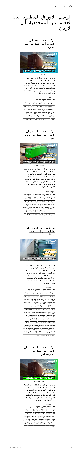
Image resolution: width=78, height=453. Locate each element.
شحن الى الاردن (36, 202)
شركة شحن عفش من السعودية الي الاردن (34, 423)
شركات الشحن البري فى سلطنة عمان (48, 318)
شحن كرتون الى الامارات (43, 110)
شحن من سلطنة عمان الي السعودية (45, 316)
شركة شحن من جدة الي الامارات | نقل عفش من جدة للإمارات (40, 44)
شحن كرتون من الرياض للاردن (43, 207)
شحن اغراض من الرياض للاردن (44, 202)
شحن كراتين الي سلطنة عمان (32, 309)
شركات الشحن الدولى (40, 99)
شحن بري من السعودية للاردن (47, 204)
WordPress (12, 447)
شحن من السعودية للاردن (43, 420)
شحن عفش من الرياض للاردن (44, 205)
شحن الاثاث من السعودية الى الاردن (41, 416)
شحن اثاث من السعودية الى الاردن (30, 413)
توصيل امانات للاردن (40, 413)
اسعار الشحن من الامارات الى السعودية (40, 102)
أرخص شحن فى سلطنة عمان (46, 290)
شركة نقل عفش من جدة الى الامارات (33, 116)
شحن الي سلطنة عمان (46, 302)
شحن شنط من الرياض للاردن (36, 204)
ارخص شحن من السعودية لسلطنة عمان (33, 292)
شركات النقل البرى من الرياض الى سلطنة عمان (33, 319)
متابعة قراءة (41, 93)
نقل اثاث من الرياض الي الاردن (37, 214)
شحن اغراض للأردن (30, 201)
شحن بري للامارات (41, 107)
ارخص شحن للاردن (45, 195)
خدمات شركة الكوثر (48, 99)
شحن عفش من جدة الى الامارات (32, 109)
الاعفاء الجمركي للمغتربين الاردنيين (39, 198)
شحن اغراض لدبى (35, 106)
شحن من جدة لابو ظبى (45, 112)
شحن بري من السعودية (40, 192)
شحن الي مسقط (38, 302)
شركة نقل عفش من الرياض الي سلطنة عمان (38, 331)
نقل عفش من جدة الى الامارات (30, 119)
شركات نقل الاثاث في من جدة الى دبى (48, 115)
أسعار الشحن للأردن (48, 194)
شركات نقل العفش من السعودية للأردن (39, 208)
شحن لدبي (37, 110)
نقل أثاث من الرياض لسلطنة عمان (42, 332)
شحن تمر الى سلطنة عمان (34, 303)
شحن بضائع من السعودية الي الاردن (43, 417)
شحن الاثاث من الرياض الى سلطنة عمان (39, 300)
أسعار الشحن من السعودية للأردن (38, 194)
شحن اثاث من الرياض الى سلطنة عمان (44, 297)
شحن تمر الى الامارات (34, 107)
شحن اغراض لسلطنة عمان (33, 299)
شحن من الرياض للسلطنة (36, 315)
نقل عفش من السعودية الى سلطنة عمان (42, 335)
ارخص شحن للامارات (48, 100)
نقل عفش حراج (39, 119)
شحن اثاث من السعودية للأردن (39, 201)
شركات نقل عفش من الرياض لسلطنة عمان (39, 326)
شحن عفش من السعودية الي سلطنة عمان (45, 309)
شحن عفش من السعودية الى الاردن (32, 205)
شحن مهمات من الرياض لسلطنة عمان (32, 316)
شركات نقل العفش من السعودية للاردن (34, 422)
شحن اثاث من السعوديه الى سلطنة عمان (45, 299)
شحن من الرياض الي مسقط (33, 313)
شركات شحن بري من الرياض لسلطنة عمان (38, 322)
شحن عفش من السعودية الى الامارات (45, 109)
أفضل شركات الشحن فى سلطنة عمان (34, 290)
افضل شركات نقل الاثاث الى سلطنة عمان (45, 296)
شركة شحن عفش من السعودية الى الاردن (45, 211)
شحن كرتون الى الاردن (32, 419)
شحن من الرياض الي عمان (42, 313)
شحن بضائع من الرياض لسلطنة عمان (46, 303)
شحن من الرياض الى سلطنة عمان (41, 312)
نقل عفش (44, 119)
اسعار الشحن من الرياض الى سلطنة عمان (32, 293)
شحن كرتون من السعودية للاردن (32, 207)
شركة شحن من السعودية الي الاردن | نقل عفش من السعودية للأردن (39, 351)
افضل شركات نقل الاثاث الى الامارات (40, 103)
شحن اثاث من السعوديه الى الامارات (45, 106)
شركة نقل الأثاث (43, 116)
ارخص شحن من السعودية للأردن (36, 195)
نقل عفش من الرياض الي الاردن (46, 215)
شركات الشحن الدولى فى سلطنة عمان (34, 318)
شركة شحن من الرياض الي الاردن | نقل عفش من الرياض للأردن (39, 135)
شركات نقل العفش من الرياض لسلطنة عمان (41, 325)
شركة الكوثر (68, 5)
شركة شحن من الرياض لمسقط (44, 329)
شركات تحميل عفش (28, 113)
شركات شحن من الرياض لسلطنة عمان (42, 323)
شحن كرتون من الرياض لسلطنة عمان (36, 310)
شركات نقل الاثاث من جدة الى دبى (35, 115)
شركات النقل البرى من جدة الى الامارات (40, 113)
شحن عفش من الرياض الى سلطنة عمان (40, 306)
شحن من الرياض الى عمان (30, 312)
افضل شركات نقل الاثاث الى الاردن (40, 197)
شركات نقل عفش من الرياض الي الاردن (42, 210)
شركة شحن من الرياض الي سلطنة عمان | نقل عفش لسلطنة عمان (40, 231)
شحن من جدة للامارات (37, 112)
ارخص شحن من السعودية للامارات (37, 100)
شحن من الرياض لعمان (46, 315)
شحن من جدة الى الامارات (30, 110)
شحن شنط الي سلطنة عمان (35, 305)
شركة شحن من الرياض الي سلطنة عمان (39, 328)
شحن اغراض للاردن (33, 414)
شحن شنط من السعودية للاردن (30, 417)
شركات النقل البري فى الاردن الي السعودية (30, 420)
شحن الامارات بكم (48, 107)
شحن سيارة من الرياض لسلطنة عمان (46, 305)
